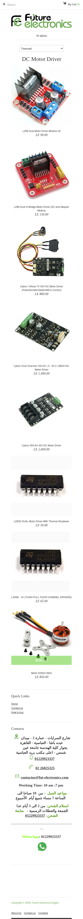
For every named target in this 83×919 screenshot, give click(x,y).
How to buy (17, 712)
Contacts (43, 913)
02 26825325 (45, 768)
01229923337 (45, 759)
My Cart (74, 4)
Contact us (17, 708)
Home (14, 703)
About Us (16, 913)
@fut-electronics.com (44, 777)
